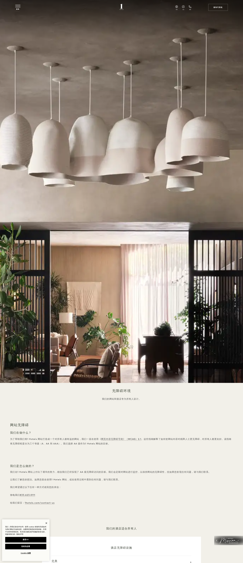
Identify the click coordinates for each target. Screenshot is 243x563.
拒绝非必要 (25, 546)
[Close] (46, 523)
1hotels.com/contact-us (40, 502)
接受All (26, 539)
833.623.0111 (27, 495)
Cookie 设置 (26, 553)
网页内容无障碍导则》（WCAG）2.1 (121, 439)
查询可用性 (218, 7)
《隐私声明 (19, 534)
